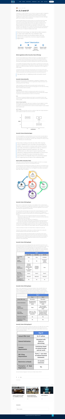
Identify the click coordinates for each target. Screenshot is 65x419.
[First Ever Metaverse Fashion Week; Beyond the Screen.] (32, 390)
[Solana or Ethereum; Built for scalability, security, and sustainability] (18, 390)
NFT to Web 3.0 (45, 395)
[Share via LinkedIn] (20, 377)
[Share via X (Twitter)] (18, 377)
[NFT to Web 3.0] (46, 390)
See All (52, 384)
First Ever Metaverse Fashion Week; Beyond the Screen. (32, 396)
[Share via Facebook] (16, 377)
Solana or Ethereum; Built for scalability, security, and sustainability (18, 396)
